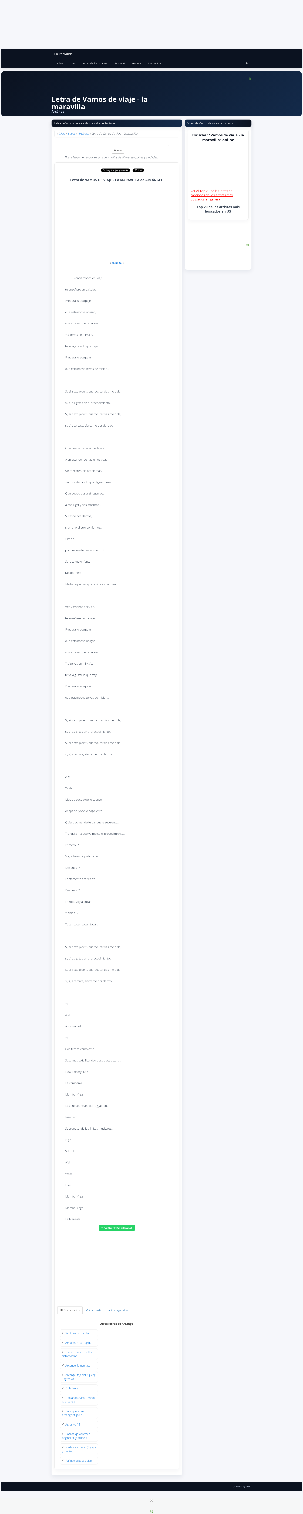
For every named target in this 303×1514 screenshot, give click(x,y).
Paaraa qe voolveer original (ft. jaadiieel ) (76, 1436)
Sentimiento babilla (77, 1333)
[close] (151, 1500)
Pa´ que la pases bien (78, 1461)
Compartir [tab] (95, 1310)
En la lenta (71, 1388)
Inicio (62, 134)
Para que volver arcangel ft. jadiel (73, 1413)
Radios (59, 63)
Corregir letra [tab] (119, 1310)
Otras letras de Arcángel (117, 1324)
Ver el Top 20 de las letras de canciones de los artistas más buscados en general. (212, 195)
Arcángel (83, 134)
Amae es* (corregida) (78, 1343)
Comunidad (155, 63)
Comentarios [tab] (71, 1310)
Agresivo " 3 (72, 1424)
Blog (72, 63)
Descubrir (120, 63)
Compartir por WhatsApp (118, 1227)
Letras (71, 134)
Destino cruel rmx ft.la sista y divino (77, 1354)
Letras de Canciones (94, 63)
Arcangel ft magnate (77, 1365)
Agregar (137, 63)
